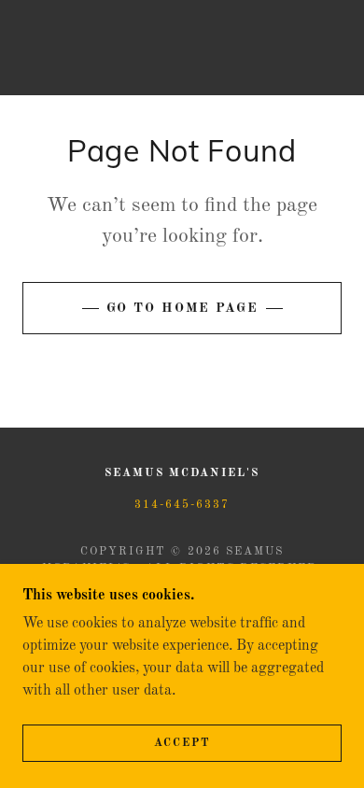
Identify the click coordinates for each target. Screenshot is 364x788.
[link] (181, 47)
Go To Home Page (182, 308)
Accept (182, 743)
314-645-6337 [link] (182, 505)
